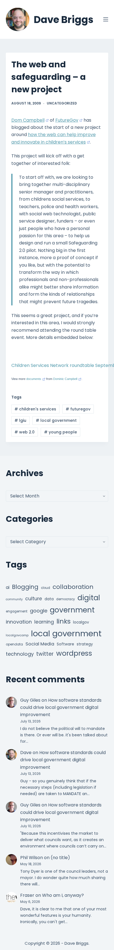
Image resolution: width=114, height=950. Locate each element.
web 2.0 (24, 432)
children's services (35, 409)
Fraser (27, 895)
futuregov (78, 409)
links (63, 621)
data (49, 599)
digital (88, 598)
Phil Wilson (31, 857)
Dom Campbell (28, 120)
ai (7, 587)
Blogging (25, 587)
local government (56, 420)
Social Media (39, 644)
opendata (14, 644)
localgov (81, 622)
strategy (85, 644)
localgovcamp (17, 635)
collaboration (73, 587)
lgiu (20, 420)
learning (44, 622)
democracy (65, 599)
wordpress (74, 653)
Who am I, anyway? (63, 895)
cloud (45, 588)
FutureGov (66, 120)
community (14, 599)
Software (65, 644)
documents (33, 378)
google (38, 610)
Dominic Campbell (65, 378)
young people (60, 432)
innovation (19, 621)
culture (33, 598)
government (72, 610)
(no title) (60, 857)
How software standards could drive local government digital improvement (61, 707)
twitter (45, 654)
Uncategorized (62, 103)
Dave (26, 752)
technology (20, 653)
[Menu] (105, 19)
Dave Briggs (64, 19)
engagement (16, 611)
